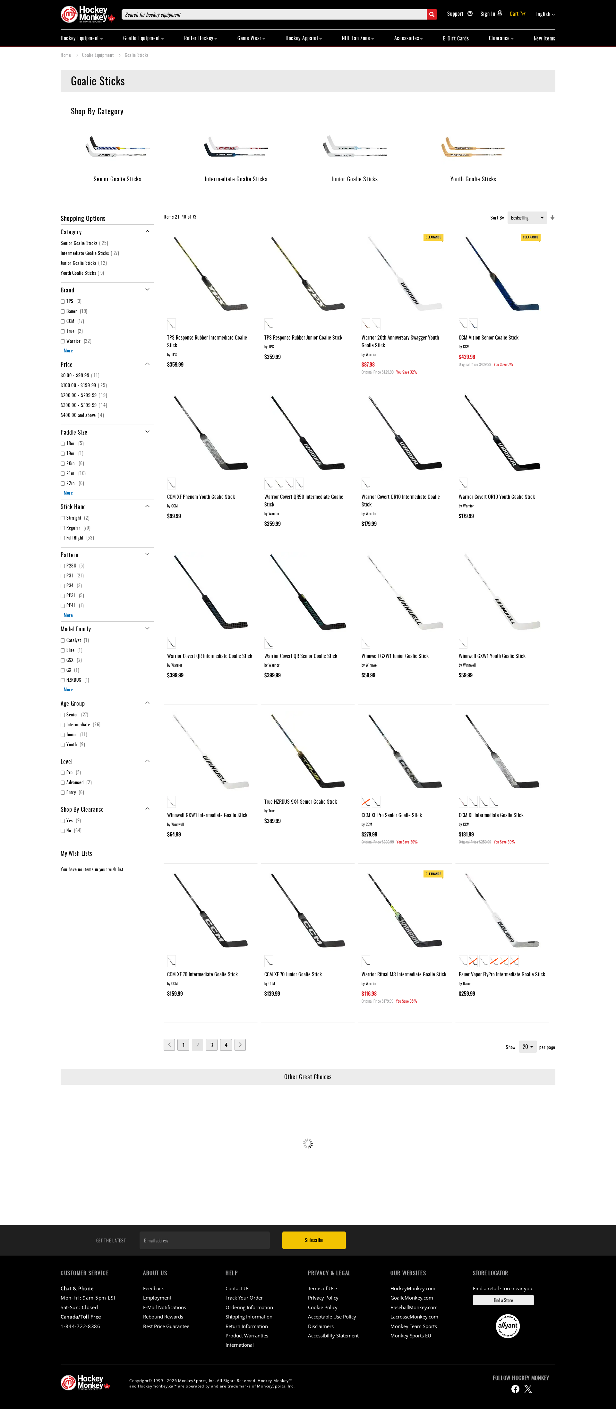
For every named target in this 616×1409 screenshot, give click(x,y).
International (240, 1345)
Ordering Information (249, 1307)
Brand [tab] (67, 290)
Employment (157, 1297)
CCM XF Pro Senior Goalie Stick (392, 815)
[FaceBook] (515, 1389)
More (68, 350)
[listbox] (210, 325)
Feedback (153, 1288)
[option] (171, 324)
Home (67, 54)
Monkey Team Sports (413, 1326)
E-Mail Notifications (164, 1307)
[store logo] (88, 14)
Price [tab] (67, 364)
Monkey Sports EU (410, 1335)
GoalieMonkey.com (411, 1297)
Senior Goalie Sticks (85, 242)
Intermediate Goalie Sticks (91, 252)
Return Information (247, 1326)
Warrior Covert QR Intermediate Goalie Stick (209, 656)
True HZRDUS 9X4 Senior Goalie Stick (300, 801)
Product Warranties (247, 1335)
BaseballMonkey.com (414, 1307)
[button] (545, 14)
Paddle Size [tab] (74, 432)
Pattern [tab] (70, 554)
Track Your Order (244, 1297)
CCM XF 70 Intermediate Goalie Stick (202, 974)
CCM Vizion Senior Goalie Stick (488, 337)
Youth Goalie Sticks (83, 272)
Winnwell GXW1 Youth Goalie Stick (492, 656)
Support (456, 13)
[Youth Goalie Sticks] (473, 150)
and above (83, 414)
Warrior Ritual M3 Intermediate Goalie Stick (404, 974)
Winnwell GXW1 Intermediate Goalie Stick (207, 815)
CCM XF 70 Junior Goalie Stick (293, 974)
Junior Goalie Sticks (85, 262)
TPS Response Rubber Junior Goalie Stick (303, 337)
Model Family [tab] (76, 629)
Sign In (488, 13)
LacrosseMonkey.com (414, 1316)
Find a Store (503, 1300)
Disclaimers (321, 1326)
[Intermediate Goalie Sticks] (236, 150)
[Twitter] (528, 1389)
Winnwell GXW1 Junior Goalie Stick (395, 656)
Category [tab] (71, 232)
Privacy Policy (323, 1297)
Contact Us (237, 1288)
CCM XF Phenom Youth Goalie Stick (201, 496)
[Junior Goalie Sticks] (355, 150)
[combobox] (279, 14)
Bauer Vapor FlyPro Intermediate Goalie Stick (502, 974)
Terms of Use (322, 1288)
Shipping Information (249, 1316)
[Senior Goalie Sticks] (117, 150)
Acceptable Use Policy (332, 1316)
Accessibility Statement (333, 1335)
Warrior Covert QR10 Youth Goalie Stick (497, 496)
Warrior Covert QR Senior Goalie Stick (300, 656)
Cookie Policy (323, 1307)
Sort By (497, 217)
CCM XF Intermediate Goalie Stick (491, 815)
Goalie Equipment (98, 54)
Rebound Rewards (163, 1316)
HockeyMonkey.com (412, 1288)
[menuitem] (82, 38)
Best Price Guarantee (166, 1326)
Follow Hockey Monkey (521, 1378)
